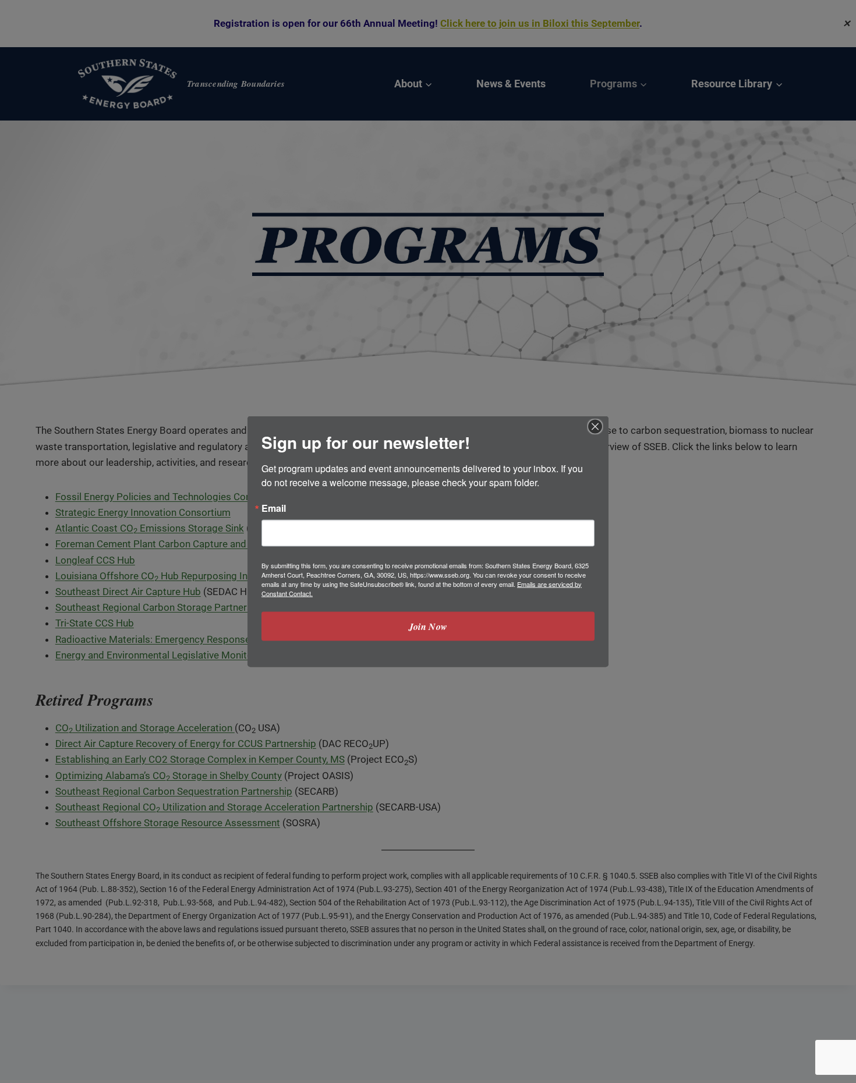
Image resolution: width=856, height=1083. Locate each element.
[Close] (595, 427)
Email (273, 508)
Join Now (428, 626)
